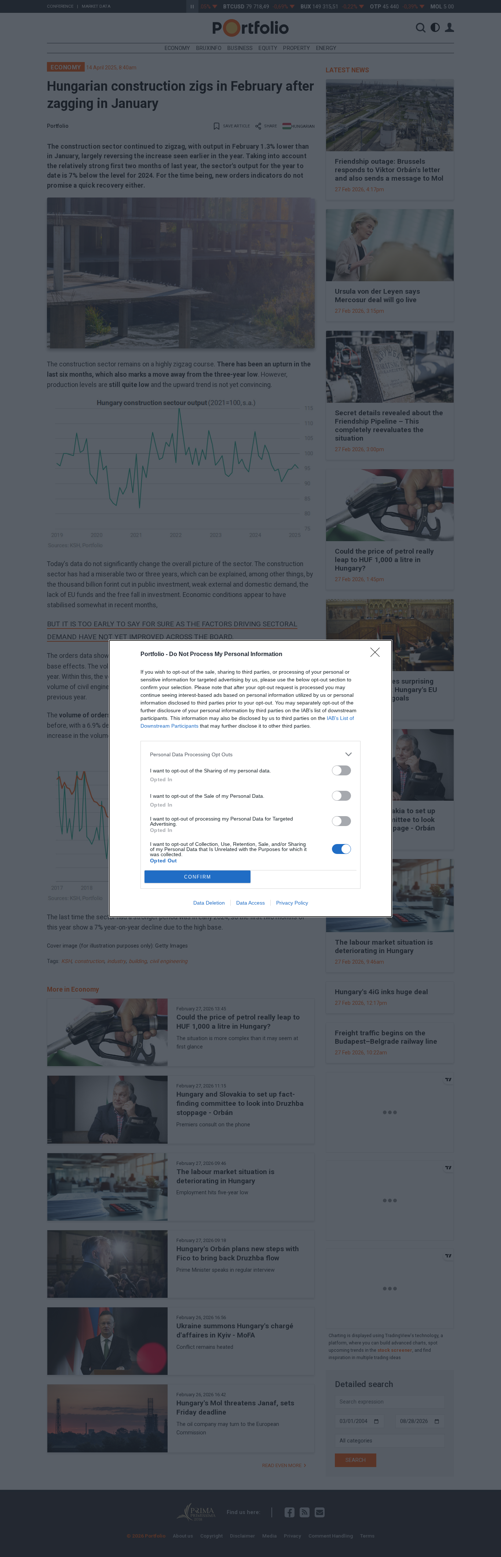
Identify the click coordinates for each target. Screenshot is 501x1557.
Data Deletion (209, 903)
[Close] (377, 655)
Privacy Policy (292, 903)
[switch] (341, 770)
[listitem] (250, 754)
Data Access (250, 903)
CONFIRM (197, 877)
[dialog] (250, 778)
